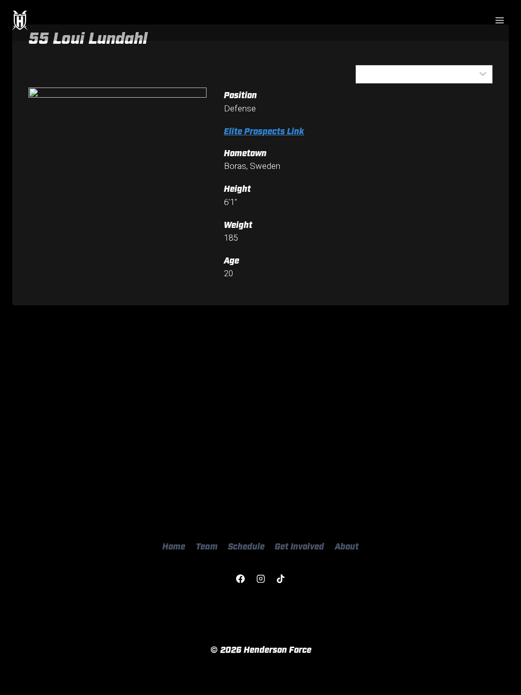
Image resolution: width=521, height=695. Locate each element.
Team (207, 545)
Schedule (246, 545)
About (347, 545)
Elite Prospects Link (264, 130)
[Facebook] (240, 579)
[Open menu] (499, 20)
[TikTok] (280, 579)
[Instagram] (260, 579)
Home (173, 545)
